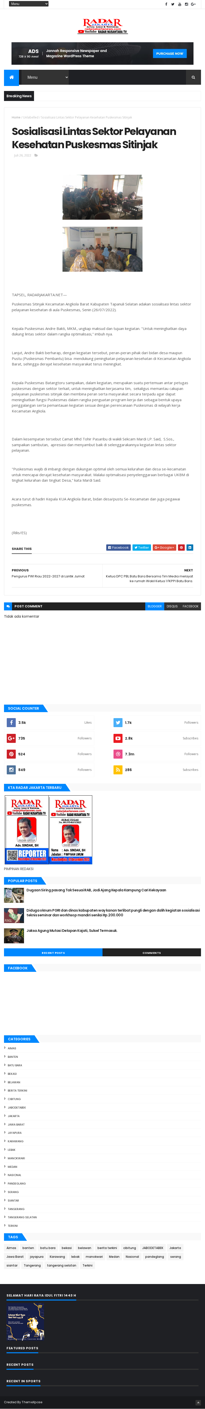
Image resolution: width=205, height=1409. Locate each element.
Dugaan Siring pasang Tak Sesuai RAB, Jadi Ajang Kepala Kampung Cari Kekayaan (96, 890)
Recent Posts (53, 953)
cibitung (14, 1099)
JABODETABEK (17, 1108)
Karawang (16, 1141)
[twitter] (173, 4)
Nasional (14, 1175)
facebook (190, 606)
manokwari (16, 1158)
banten (13, 1057)
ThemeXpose (32, 1402)
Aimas (12, 1048)
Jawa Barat (16, 1125)
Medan (12, 1167)
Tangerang (16, 1209)
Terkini (13, 1226)
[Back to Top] (198, 1403)
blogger (155, 606)
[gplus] (193, 4)
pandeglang (17, 1184)
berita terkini (17, 1091)
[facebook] (166, 4)
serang (13, 1192)
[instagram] (186, 4)
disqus (172, 606)
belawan (14, 1082)
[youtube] (179, 4)
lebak (12, 1150)
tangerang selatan (22, 1217)
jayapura (15, 1133)
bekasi (12, 1074)
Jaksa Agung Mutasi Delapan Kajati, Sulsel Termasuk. (71, 930)
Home (16, 117)
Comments (151, 953)
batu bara (15, 1065)
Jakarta (14, 1116)
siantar (13, 1201)
